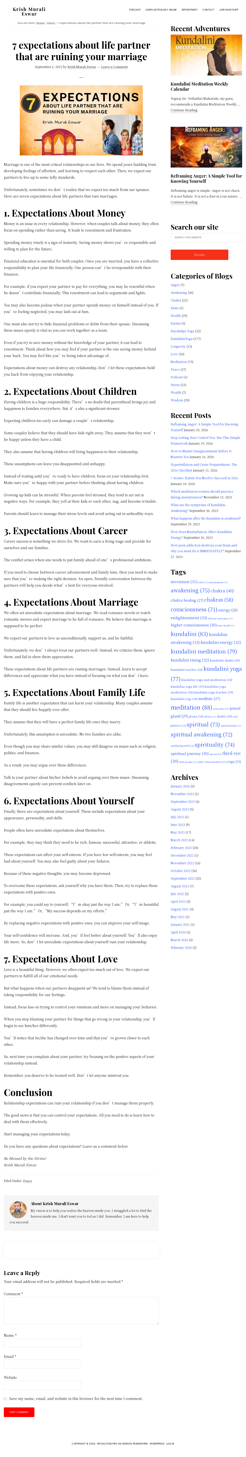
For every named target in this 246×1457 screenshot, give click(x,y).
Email (10, 1356)
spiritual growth (182, 745)
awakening (190, 590)
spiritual (203, 724)
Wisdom (177, 400)
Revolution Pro (107, 1443)
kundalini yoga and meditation (206, 680)
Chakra (176, 300)
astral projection (218, 582)
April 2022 (178, 901)
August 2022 (180, 886)
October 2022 (180, 870)
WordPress (157, 1443)
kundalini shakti (225, 660)
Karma (176, 323)
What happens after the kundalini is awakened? (206, 518)
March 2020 (179, 940)
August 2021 (180, 909)
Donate (199, 255)
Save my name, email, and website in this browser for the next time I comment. (76, 1398)
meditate (209, 698)
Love (174, 354)
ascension (184, 581)
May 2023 (178, 832)
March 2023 (179, 840)
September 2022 (183, 878)
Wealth (176, 392)
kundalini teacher (187, 669)
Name (10, 1335)
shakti (224, 716)
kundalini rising (190, 660)
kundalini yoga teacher (213, 692)
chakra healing (187, 600)
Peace (27, 1181)
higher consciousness (194, 625)
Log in (170, 1443)
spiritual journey (190, 753)
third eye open (188, 761)
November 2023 (182, 794)
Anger (175, 285)
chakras (218, 599)
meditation (191, 707)
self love (210, 716)
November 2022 (182, 863)
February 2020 (181, 947)
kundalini (189, 634)
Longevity (178, 346)
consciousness (194, 609)
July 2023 (177, 817)
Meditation (179, 361)
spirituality (215, 744)
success (215, 753)
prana (196, 716)
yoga (234, 761)
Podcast (177, 377)
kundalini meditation (204, 651)
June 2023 (178, 824)
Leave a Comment (114, 67)
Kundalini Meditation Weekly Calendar (199, 86)
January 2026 (180, 786)
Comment (13, 1293)
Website (10, 1377)
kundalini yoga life (187, 686)
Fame (175, 308)
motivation (221, 708)
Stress (175, 385)
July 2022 (177, 894)
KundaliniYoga (182, 338)
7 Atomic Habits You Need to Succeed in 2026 (204, 478)
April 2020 (178, 932)
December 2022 (182, 855)
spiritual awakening (202, 734)
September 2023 (183, 801)
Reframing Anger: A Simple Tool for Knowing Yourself (206, 178)
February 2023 (181, 847)
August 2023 (180, 809)
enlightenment (189, 617)
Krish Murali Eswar (29, 11)
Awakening (179, 292)
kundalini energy (220, 642)
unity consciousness (212, 761)
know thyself (226, 625)
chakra (222, 591)
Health (176, 315)
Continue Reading (184, 110)
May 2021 (178, 917)
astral (203, 582)
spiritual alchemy (231, 725)
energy (228, 609)
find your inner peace (220, 618)
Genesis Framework (135, 1443)
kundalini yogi (184, 699)
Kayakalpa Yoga (182, 331)
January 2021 (180, 924)
